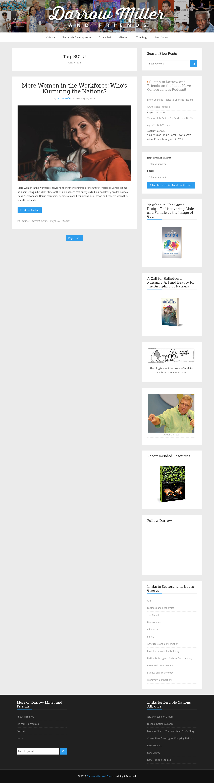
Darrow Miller (64, 98)
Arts (149, 600)
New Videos (153, 752)
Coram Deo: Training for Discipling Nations (170, 738)
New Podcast (154, 745)
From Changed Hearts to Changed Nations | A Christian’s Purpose (171, 103)
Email (150, 170)
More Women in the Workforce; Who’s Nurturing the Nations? (74, 88)
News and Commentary (160, 665)
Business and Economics (160, 607)
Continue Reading (29, 210)
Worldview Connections (160, 679)
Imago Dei (105, 37)
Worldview (161, 37)
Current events (39, 220)
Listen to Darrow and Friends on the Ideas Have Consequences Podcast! (169, 85)
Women (66, 220)
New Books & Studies (159, 759)
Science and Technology (160, 672)
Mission (123, 37)
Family (150, 636)
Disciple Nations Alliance (160, 723)
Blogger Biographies (28, 723)
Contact (21, 731)
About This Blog (25, 716)
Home (20, 738)
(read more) (181, 372)
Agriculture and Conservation (162, 643)
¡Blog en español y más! (160, 716)
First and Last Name (159, 157)
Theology (141, 37)
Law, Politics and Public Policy (163, 651)
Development (154, 622)
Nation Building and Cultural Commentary (169, 658)
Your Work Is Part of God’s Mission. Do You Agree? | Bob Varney (170, 122)
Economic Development (77, 37)
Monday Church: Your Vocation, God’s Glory (170, 731)
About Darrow (171, 434)
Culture (50, 37)
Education (152, 629)
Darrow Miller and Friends (101, 776)
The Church (153, 615)
